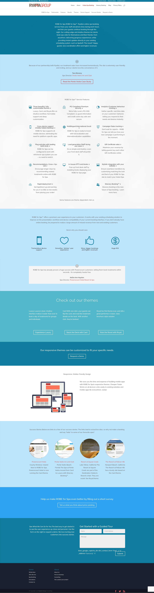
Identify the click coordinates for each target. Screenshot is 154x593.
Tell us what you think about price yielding (77, 505)
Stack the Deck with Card (76, 332)
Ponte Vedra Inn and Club (82, 75)
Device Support (85, 12)
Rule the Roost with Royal (111, 332)
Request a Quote (102, 0)
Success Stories (96, 12)
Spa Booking (32, 577)
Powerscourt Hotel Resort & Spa (82, 280)
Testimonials (55, 12)
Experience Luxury (43, 332)
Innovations (32, 579)
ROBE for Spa (45, 12)
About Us (56, 572)
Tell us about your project (61, 579)
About (78, 5)
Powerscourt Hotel (39, 462)
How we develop (59, 574)
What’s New (32, 572)
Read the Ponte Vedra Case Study (77, 82)
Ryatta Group (42, 591)
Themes (76, 12)
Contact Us (32, 582)
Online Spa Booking (88, 5)
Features (63, 12)
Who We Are (32, 574)
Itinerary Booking (101, 5)
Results (70, 12)
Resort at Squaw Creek (89, 462)
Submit (120, 554)
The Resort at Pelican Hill (115, 462)
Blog (109, 5)
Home (72, 5)
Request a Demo (112, 0)
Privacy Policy (117, 5)
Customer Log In (121, 0)
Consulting (57, 577)
